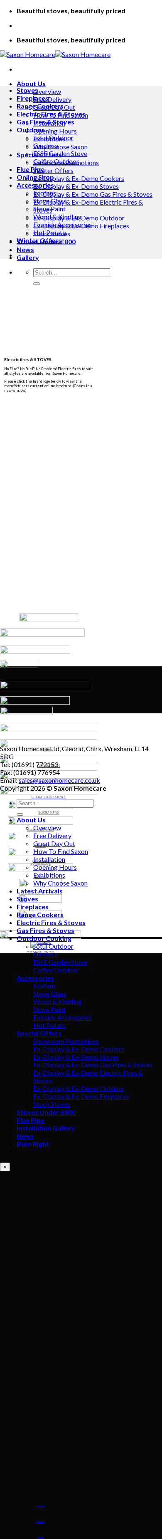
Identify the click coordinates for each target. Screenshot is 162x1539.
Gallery (28, 257)
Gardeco (45, 145)
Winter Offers (53, 170)
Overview (47, 91)
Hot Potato (49, 232)
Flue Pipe (30, 169)
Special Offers (39, 1033)
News (25, 249)
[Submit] (36, 283)
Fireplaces (33, 98)
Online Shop (35, 177)
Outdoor (30, 130)
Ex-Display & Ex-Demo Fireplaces (81, 1096)
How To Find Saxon (60, 851)
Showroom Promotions (66, 1041)
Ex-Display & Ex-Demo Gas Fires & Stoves (92, 194)
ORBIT (40, 1537)
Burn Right (33, 1144)
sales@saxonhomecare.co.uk (59, 780)
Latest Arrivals (40, 891)
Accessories (35, 185)
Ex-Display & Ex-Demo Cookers (78, 178)
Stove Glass (49, 201)
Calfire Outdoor (56, 161)
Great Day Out (54, 843)
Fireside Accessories (62, 224)
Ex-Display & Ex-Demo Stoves (76, 186)
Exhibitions (49, 875)
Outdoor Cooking (44, 938)
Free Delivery (52, 99)
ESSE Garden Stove (60, 153)
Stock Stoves (51, 1104)
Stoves (27, 90)
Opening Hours (55, 131)
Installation (49, 859)
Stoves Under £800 (46, 1112)
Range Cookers (40, 106)
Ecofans (44, 193)
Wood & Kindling (57, 216)
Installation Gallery (46, 1128)
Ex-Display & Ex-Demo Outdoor (79, 1088)
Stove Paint (49, 209)
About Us (31, 83)
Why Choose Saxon (60, 147)
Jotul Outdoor (53, 137)
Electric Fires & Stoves (51, 114)
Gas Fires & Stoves (45, 122)
